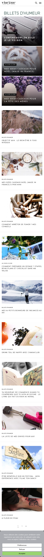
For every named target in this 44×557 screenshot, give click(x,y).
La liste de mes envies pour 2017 (18, 436)
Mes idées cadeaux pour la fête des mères (20, 100)
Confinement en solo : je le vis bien (20, 39)
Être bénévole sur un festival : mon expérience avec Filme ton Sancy (21, 477)
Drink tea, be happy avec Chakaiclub (21, 352)
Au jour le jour (10, 64)
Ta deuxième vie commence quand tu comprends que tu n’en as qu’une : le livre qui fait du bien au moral (21, 394)
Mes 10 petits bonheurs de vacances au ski (22, 312)
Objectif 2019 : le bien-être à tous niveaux (19, 141)
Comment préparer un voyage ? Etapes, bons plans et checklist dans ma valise (22, 268)
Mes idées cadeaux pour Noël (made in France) (20, 70)
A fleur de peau (10, 518)
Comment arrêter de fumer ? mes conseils (19, 225)
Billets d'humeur (10, 33)
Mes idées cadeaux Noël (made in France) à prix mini (19, 183)
